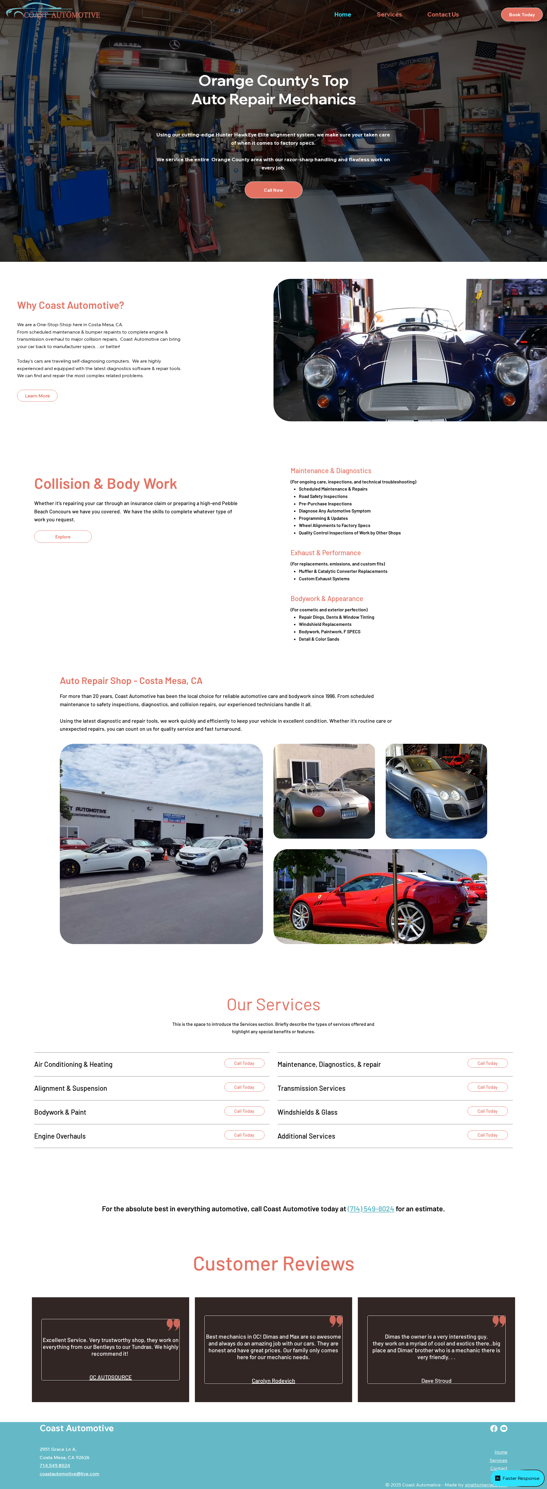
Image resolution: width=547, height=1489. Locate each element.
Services (498, 1460)
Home (501, 1452)
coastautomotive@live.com (69, 1473)
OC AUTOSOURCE (110, 1377)
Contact (498, 1468)
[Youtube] (503, 1428)
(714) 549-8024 (371, 1208)
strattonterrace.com (486, 1485)
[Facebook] (493, 1428)
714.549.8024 (55, 1465)
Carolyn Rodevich (273, 1380)
